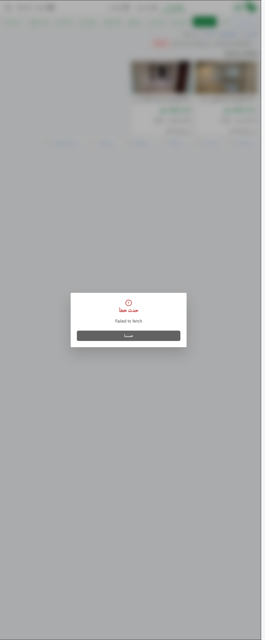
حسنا (128, 336)
